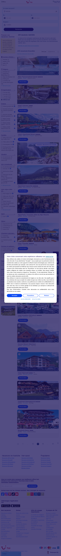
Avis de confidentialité (25, 299)
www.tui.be (49, 256)
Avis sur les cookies (36, 299)
